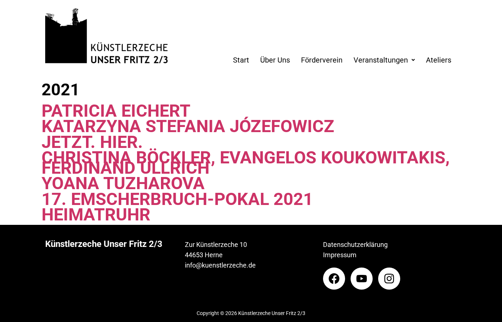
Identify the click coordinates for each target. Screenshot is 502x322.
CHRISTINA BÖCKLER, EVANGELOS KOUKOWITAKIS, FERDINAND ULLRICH (246, 162)
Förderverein (322, 60)
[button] (384, 60)
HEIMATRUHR (96, 214)
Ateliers (438, 60)
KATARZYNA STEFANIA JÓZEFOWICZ (188, 126)
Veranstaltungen (381, 60)
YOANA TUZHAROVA (123, 183)
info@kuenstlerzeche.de (220, 265)
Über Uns (275, 60)
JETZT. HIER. (92, 142)
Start (241, 60)
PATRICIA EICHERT (116, 110)
